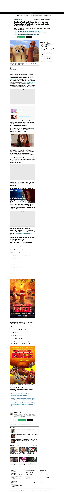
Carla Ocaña (13, 69)
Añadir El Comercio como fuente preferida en (42, 19)
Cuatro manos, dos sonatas (47, 15)
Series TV (18, 424)
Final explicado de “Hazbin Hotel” (24, 116)
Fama (41, 477)
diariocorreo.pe (39, 490)
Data (47, 474)
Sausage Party (13, 424)
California (21, 15)
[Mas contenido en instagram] (34, 483)
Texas (24, 15)
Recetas (48, 480)
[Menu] (11, 13)
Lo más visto (13, 427)
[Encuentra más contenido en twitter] (13, 37)
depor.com (29, 490)
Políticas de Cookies (29, 474)
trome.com (34, 490)
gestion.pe (25, 490)
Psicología (30, 15)
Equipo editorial (13, 473)
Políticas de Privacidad (29, 472)
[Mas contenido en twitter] (32, 483)
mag (49, 490)
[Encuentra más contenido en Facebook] (11, 37)
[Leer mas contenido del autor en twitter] (20, 412)
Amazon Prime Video (29, 424)
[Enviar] (10, 15)
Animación (23, 424)
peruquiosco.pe (45, 490)
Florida (18, 15)
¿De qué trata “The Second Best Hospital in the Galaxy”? (26, 110)
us (40, 474)
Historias (41, 482)
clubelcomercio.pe (19, 490)
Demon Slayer (41, 15)
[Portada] (13, 472)
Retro (48, 477)
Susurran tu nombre (35, 15)
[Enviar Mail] (10, 69)
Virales (41, 480)
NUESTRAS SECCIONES (43, 470)
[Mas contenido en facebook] (30, 483)
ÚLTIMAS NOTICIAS (44, 42)
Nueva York (27, 15)
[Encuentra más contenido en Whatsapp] (15, 37)
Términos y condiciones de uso (30, 470)
